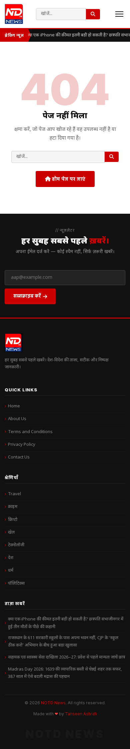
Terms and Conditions (30, 432)
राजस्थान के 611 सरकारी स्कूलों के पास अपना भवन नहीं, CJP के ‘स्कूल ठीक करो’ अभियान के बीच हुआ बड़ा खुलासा (63, 641)
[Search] (93, 14)
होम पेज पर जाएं (68, 179)
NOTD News (53, 702)
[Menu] (119, 14)
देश (10, 558)
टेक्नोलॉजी (16, 545)
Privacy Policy (21, 444)
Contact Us (19, 457)
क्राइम (12, 507)
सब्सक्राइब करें (27, 296)
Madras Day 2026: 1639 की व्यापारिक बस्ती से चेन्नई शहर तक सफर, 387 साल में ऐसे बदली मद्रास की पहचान (65, 673)
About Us (17, 419)
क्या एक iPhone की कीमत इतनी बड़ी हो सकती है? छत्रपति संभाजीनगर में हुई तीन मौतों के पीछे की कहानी (65, 622)
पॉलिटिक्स (16, 583)
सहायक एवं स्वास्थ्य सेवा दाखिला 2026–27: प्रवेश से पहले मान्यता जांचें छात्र (66, 657)
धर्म (10, 570)
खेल (11, 532)
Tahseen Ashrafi (81, 714)
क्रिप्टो (12, 520)
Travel (14, 494)
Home (14, 406)
